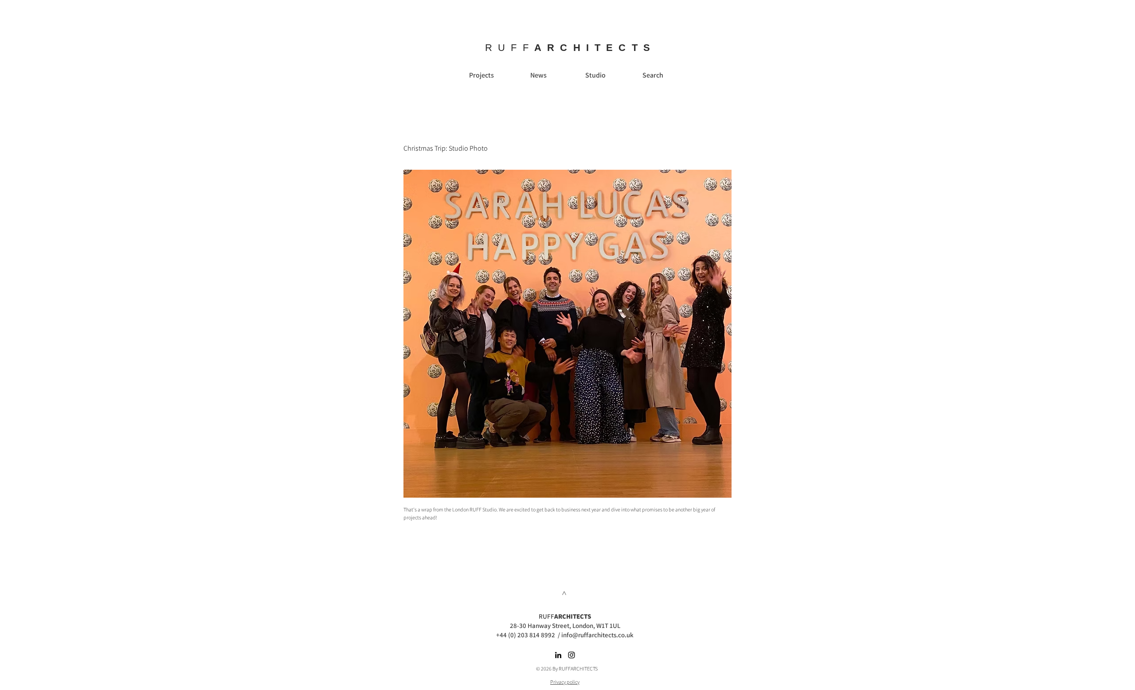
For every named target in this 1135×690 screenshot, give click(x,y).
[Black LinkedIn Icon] (558, 655)
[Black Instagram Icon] (571, 655)
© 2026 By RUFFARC (557, 668)
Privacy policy (564, 681)
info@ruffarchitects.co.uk (597, 635)
